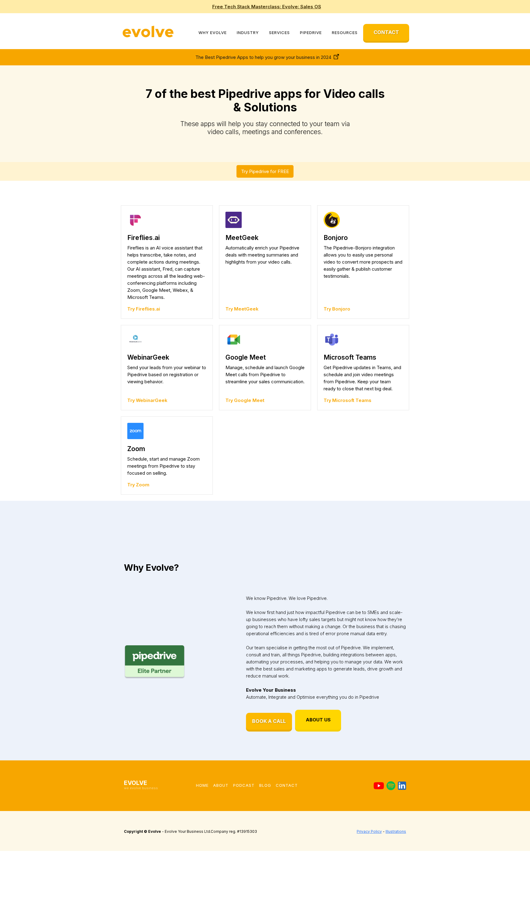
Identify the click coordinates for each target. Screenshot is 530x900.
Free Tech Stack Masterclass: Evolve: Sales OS (266, 7)
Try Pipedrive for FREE (265, 171)
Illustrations (396, 831)
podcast (244, 785)
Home (202, 785)
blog (265, 785)
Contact (287, 785)
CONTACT (386, 32)
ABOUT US (318, 720)
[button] (212, 32)
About (221, 785)
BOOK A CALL (269, 721)
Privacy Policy (369, 831)
